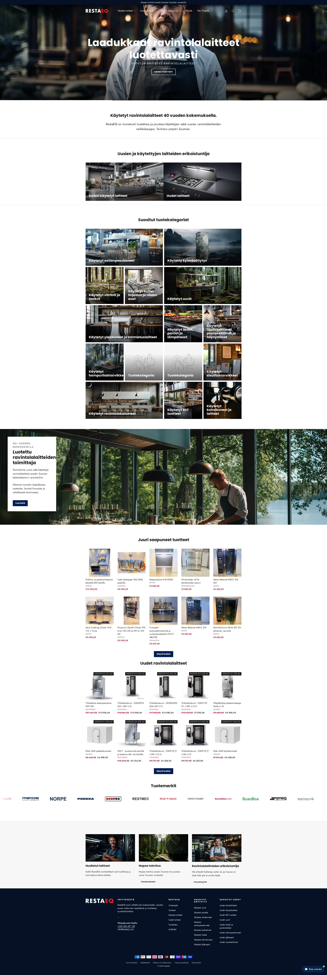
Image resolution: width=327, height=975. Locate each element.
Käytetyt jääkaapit (202, 944)
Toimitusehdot (131, 962)
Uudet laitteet (147, 10)
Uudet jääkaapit (227, 937)
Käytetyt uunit (200, 907)
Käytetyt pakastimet (202, 930)
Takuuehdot (196, 962)
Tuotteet (172, 910)
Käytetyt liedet (200, 934)
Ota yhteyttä (200, 882)
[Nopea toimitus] (163, 848)
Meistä (189, 10)
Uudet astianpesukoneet (230, 932)
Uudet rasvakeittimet (229, 942)
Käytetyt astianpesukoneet (201, 924)
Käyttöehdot (145, 962)
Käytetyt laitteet (125, 10)
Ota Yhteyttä (203, 10)
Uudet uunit (225, 919)
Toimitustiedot (148, 881)
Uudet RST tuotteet (228, 915)
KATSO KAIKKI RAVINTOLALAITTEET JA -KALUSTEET (163, 71)
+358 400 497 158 (126, 926)
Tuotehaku (173, 924)
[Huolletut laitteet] (110, 848)
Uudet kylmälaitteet (228, 905)
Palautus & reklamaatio (162, 962)
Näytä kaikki (164, 654)
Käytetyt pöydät (201, 912)
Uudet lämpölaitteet (228, 910)
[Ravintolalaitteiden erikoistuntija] (216, 848)
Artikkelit (172, 929)
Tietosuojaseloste (182, 962)
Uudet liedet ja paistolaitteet (226, 926)
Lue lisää (20, 503)
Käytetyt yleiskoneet (203, 917)
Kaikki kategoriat (170, 10)
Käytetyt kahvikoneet (203, 939)
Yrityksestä (173, 905)
